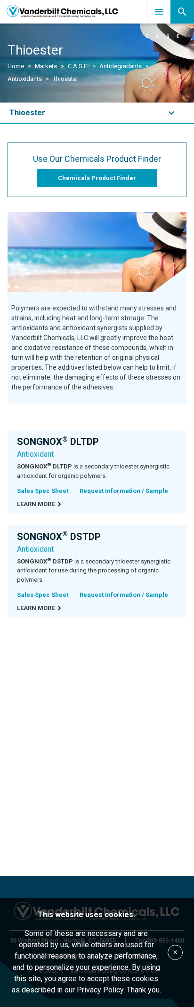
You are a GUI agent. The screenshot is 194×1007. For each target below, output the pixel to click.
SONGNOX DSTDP (59, 536)
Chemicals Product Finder (97, 178)
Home (16, 66)
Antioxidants (25, 78)
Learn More (36, 503)
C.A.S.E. (78, 66)
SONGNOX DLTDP (58, 441)
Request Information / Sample (124, 490)
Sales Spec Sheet (42, 490)
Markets (46, 66)
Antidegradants (120, 66)
